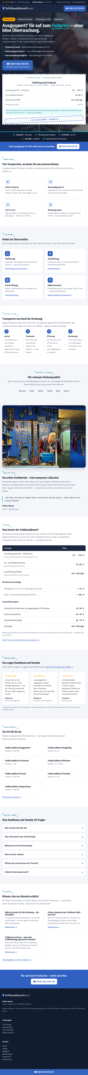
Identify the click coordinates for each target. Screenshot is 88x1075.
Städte (4, 1048)
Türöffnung (6, 1024)
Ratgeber (5, 1051)
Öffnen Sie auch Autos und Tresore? (21, 863)
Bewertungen (7, 1054)
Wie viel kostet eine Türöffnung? (20, 837)
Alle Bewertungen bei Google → (59, 667)
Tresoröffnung (7, 1030)
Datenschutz (7, 1059)
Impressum (6, 1057)
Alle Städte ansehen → (12, 797)
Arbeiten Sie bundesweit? (17, 872)
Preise (4, 1046)
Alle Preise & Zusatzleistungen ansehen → (21, 640)
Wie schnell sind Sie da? (16, 828)
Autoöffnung (7, 1027)
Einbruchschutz (8, 1032)
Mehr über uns (14, 509)
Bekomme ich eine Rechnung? (18, 845)
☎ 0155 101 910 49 (68, 146)
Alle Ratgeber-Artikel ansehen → (16, 960)
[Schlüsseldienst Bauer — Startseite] (18, 8)
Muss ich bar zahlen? (14, 854)
